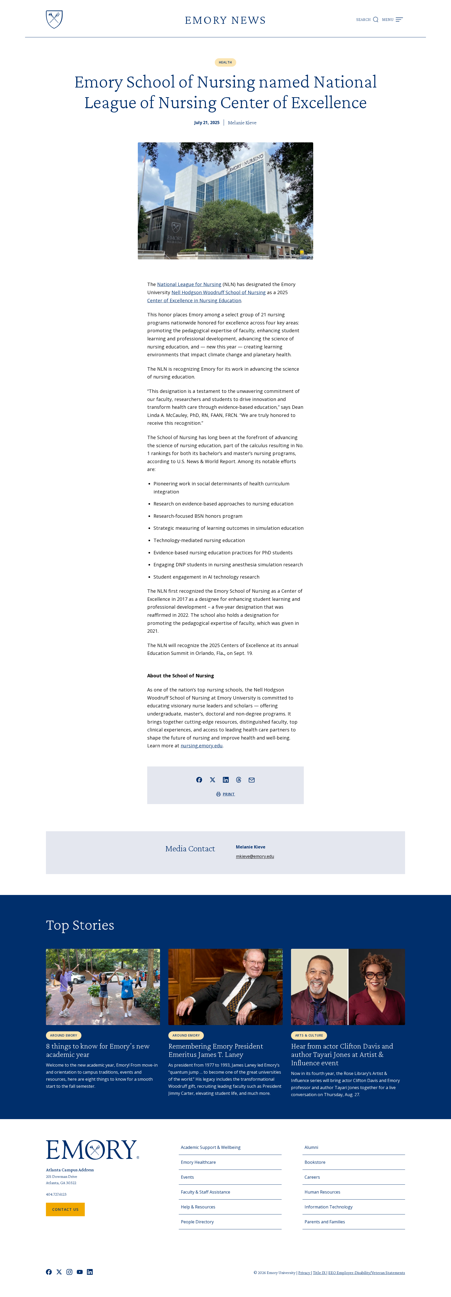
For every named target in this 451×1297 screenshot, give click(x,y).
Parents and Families (325, 1222)
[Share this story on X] (212, 780)
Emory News (225, 19)
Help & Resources (198, 1207)
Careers (312, 1177)
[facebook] (49, 1272)
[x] (59, 1272)
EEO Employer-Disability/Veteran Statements (366, 1272)
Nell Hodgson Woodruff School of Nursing (218, 292)
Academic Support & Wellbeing (211, 1147)
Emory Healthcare (198, 1162)
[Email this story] (251, 780)
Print (229, 794)
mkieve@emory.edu (255, 856)
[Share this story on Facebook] (199, 780)
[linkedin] (90, 1272)
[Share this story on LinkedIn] (226, 780)
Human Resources (322, 1192)
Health (225, 62)
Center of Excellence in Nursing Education (194, 300)
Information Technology (329, 1207)
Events (187, 1177)
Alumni (311, 1147)
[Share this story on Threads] (238, 780)
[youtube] (80, 1272)
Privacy (304, 1272)
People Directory (197, 1222)
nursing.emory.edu (202, 745)
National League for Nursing (189, 284)
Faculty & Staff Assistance (205, 1192)
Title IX (319, 1272)
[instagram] (69, 1272)
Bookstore (315, 1162)
